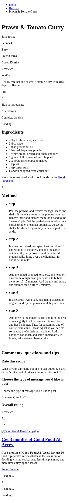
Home (12, 4)
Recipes (14, 8)
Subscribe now (10, 469)
